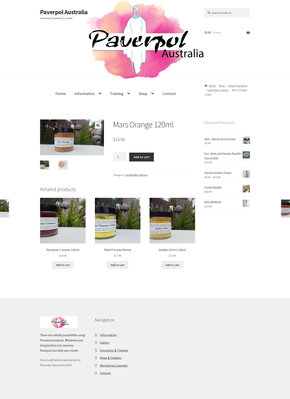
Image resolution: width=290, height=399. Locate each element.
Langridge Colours (136, 175)
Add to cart (142, 157)
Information (84, 93)
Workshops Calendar (114, 365)
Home (60, 93)
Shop (143, 93)
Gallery (104, 343)
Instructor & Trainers (114, 350)
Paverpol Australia (64, 12)
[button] (98, 125)
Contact (169, 93)
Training (116, 93)
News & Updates (111, 358)
